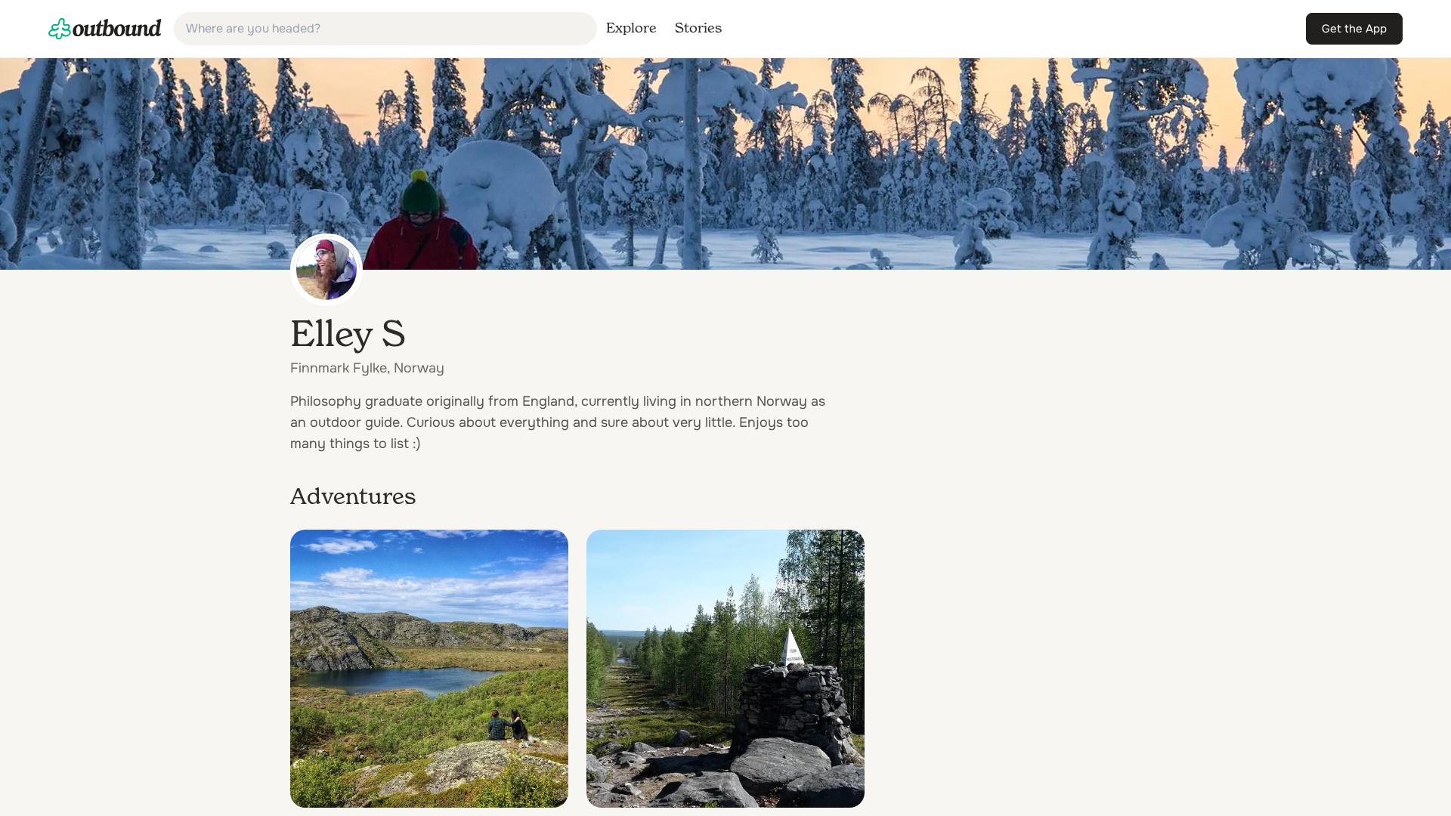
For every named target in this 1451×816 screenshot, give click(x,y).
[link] (105, 28)
